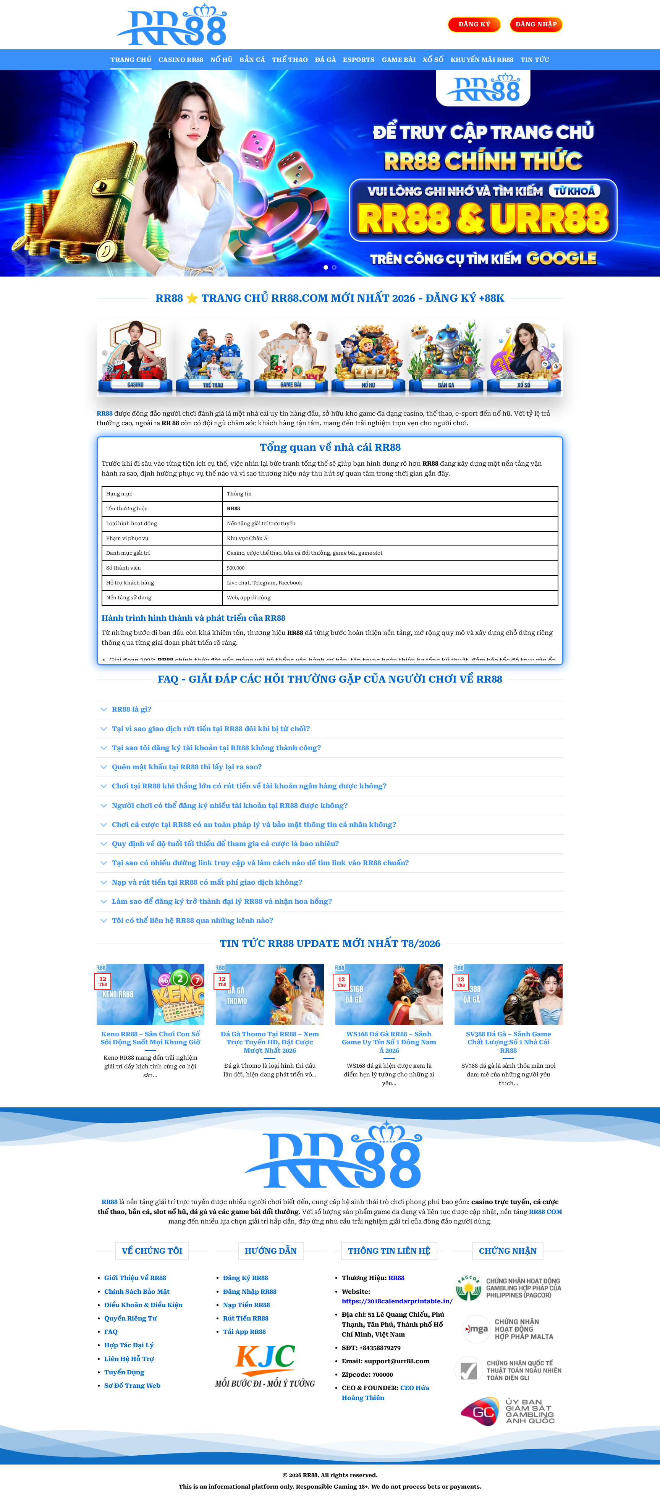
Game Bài (399, 59)
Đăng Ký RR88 (245, 1278)
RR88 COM (545, 1211)
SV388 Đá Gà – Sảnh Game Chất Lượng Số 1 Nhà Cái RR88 (508, 1042)
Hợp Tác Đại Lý (129, 1345)
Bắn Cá (252, 59)
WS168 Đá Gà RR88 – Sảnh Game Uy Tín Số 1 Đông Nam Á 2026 (389, 1042)
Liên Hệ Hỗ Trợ (129, 1359)
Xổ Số (433, 59)
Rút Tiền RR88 (246, 1318)
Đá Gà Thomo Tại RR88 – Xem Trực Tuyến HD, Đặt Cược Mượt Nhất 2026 (270, 1042)
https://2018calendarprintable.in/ (397, 1301)
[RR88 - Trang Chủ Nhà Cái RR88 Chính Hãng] (169, 24)
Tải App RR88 (244, 1331)
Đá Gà (325, 59)
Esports (359, 59)
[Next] (637, 173)
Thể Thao (290, 59)
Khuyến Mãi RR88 (482, 59)
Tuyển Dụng (124, 1372)
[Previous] (23, 173)
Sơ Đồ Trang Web (132, 1385)
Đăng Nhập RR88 (250, 1291)
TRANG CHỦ (131, 59)
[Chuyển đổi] (104, 710)
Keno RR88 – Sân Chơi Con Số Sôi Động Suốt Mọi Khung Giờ (150, 1038)
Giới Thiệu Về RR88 (135, 1278)
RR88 (105, 413)
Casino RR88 (181, 59)
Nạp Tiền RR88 (246, 1305)
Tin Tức (535, 59)
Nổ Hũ (221, 59)
